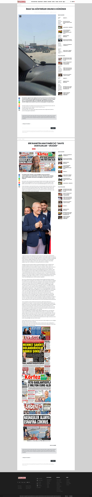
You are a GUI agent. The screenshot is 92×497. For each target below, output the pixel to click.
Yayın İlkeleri (20, 487)
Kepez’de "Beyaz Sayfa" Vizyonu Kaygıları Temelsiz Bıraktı (67, 63)
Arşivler (39, 483)
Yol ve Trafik (59, 480)
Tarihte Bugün (59, 486)
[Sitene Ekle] (30, 482)
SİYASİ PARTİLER (34, 1)
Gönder (53, 128)
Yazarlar (39, 482)
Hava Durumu (59, 479)
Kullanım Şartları (28, 485)
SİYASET (23, 139)
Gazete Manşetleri (60, 491)
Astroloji (67, 484)
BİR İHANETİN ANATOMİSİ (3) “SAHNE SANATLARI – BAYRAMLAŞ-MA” (67, 87)
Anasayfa (19, 4)
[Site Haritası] (28, 482)
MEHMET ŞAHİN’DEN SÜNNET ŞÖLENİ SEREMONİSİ (66, 93)
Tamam (71, 496)
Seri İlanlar (58, 488)
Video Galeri (40, 480)
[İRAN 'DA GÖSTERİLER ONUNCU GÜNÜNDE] (37, 54)
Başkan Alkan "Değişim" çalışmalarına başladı (67, 51)
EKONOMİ (49, 1)
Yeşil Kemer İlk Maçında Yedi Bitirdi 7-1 (67, 45)
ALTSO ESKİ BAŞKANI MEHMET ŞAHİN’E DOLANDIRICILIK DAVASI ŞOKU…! (67, 32)
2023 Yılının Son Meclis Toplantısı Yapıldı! (67, 75)
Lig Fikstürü (58, 484)
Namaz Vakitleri (59, 482)
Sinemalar (58, 487)
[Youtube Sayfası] (23, 482)
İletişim (39, 487)
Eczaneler (58, 483)
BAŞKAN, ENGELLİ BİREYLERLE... (66, 36)
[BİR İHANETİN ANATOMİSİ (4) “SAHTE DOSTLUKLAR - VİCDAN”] (37, 161)
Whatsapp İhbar (28, 487)
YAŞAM (56, 1)
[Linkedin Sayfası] (25, 482)
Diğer (64, 1)
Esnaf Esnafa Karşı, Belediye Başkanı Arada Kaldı (67, 22)
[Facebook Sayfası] (18, 482)
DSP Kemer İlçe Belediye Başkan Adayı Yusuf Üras (67, 40)
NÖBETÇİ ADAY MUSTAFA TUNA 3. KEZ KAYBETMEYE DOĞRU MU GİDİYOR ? (67, 69)
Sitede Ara (68, 479)
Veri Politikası (20, 488)
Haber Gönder (28, 488)
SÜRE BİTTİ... (65, 17)
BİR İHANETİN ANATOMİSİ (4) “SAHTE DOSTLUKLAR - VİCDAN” (67, 59)
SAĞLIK (53, 1)
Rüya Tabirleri (68, 483)
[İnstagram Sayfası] (21, 482)
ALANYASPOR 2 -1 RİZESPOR (67, 27)
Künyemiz (40, 485)
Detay (67, 496)
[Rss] (26, 482)
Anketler (67, 480)
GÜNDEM (45, 1)
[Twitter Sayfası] (19, 482)
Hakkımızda (19, 485)
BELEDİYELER (40, 1)
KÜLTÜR (60, 1)
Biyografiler (68, 482)
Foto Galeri (40, 478)
